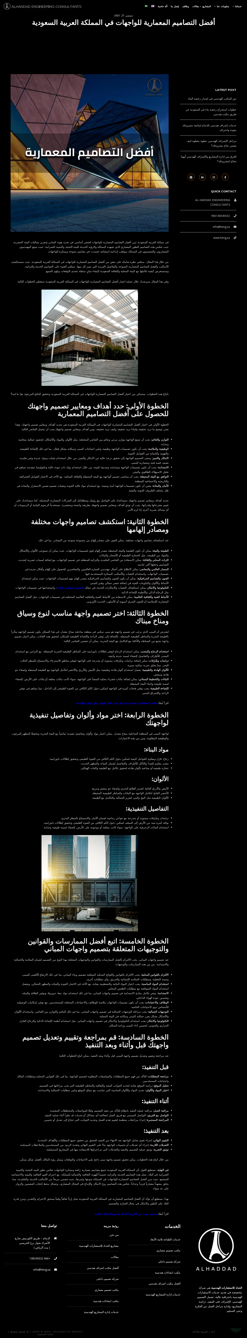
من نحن (114, 1235)
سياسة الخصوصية (45, 1334)
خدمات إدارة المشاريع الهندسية (101, 1312)
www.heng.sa (221, 238)
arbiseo (77, 1331)
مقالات (115, 1257)
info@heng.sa (221, 227)
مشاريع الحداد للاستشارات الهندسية (99, 1246)
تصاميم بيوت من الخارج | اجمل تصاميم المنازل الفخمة (126, 1214)
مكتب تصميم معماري (107, 1290)
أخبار (213, 1331)
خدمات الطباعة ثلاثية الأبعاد (165, 1239)
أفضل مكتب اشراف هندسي (103, 1268)
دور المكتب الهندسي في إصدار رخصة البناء (212, 98)
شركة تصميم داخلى (107, 1279)
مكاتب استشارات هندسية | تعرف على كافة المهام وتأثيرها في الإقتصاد (116, 703)
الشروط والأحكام (200, 1331)
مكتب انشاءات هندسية (106, 1301)
